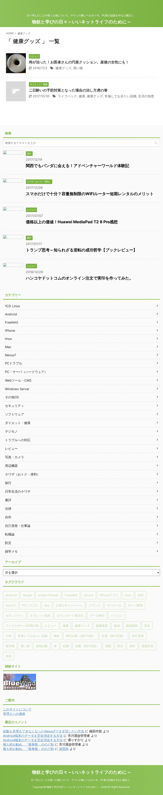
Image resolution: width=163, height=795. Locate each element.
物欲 (57, 636)
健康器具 (102, 626)
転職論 (10, 534)
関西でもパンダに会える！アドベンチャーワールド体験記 (77, 165)
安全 (147, 626)
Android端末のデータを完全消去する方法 (33, 736)
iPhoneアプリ (109, 595)
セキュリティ (14, 406)
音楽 (9, 656)
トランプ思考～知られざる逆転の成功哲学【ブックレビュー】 (81, 250)
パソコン (117, 615)
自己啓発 (138, 636)
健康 (82, 96)
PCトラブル (13, 363)
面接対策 (147, 646)
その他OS (12, 397)
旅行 (8, 483)
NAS (141, 595)
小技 (9, 636)
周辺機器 (11, 466)
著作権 (10, 646)
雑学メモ (11, 551)
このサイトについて (17, 709)
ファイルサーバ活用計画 (22, 626)
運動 (108, 646)
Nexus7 (10, 355)
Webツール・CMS (18, 380)
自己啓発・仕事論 (17, 526)
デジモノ (11, 431)
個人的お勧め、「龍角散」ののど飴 (28, 744)
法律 (8, 509)
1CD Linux (12, 306)
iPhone (10, 331)
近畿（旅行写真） (87, 646)
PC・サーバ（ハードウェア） (26, 372)
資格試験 (42, 646)
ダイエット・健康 (17, 423)
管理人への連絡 (14, 714)
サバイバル (114, 605)
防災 (8, 543)
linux (8, 339)
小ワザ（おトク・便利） (22, 474)
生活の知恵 (146, 96)
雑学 (132, 646)
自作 (8, 517)
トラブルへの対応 (17, 440)
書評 (8, 500)
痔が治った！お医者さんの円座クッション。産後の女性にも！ (79, 62)
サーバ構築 (135, 605)
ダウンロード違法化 (70, 615)
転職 (66, 646)
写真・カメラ (14, 457)
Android (11, 314)
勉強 (117, 626)
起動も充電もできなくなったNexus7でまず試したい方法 (43, 731)
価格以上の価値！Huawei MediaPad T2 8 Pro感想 (72, 221)
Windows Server (17, 389)
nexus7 (11, 605)
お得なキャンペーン (69, 605)
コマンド (95, 605)
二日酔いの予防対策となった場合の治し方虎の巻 (68, 90)
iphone (88, 595)
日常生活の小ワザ (17, 491)
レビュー (11, 449)
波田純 (64, 749)
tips (46, 605)
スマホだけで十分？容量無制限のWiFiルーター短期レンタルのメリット (90, 193)
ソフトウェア (14, 414)
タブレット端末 (40, 615)
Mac (8, 347)
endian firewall (48, 595)
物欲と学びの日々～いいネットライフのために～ (81, 21)
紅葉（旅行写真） (114, 636)
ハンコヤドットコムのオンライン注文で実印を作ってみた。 (79, 278)
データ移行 (97, 615)
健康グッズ (63, 68)
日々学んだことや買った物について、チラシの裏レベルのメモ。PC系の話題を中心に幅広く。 (81, 779)
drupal (27, 595)
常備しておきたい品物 (120, 96)
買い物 (78, 68)
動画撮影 (132, 626)
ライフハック (67, 96)
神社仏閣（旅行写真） (81, 636)
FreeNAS (11, 322)
